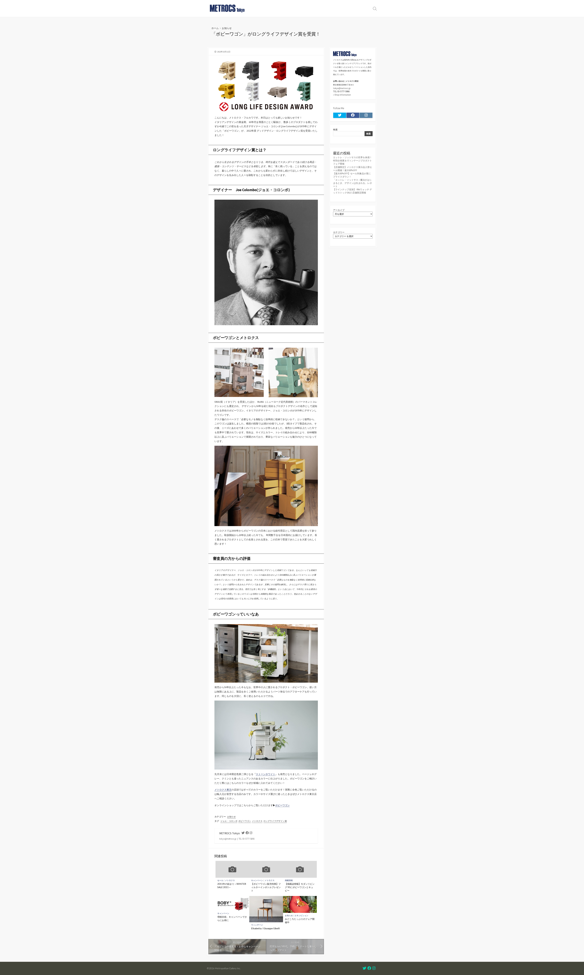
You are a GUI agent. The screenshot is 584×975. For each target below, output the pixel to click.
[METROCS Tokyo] (227, 8)
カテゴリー (338, 232)
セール (220, 880)
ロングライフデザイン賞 (275, 821)
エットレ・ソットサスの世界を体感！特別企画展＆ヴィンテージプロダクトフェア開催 (352, 160)
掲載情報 (289, 880)
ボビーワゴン (282, 805)
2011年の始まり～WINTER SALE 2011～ (231, 885)
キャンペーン (257, 880)
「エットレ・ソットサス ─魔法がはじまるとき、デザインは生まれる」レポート (352, 183)
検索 (335, 129)
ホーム (215, 28)
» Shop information (342, 94)
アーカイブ (338, 210)
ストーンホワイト (265, 774)
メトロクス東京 (222, 789)
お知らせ (227, 28)
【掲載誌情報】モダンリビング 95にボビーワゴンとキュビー (300, 887)
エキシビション (301, 915)
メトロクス (257, 821)
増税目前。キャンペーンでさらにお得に (232, 918)
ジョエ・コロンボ (228, 821)
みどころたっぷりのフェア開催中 (300, 921)
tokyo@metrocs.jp (342, 88)
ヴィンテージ (257, 925)
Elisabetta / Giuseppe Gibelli (265, 928)
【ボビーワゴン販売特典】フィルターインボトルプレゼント (266, 887)
